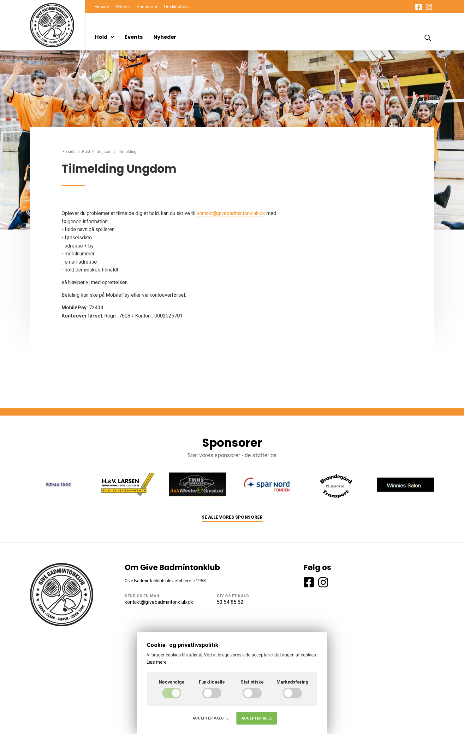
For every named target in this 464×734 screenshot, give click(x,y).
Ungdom (104, 151)
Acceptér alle (256, 718)
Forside (102, 6)
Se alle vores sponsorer (232, 517)
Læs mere (157, 662)
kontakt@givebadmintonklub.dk (231, 213)
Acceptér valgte (211, 718)
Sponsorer (147, 6)
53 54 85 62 (230, 602)
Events (134, 37)
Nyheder (164, 37)
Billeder (123, 6)
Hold (101, 37)
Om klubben (176, 6)
